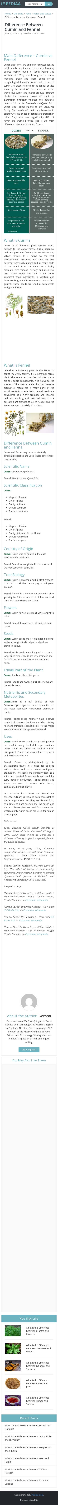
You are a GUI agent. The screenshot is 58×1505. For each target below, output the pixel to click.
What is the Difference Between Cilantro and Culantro (37, 1331)
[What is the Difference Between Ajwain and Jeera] (15, 1383)
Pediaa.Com (37, 1494)
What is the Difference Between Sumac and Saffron (37, 1401)
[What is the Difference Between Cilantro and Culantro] (15, 1330)
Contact (24, 1499)
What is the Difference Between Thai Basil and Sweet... (38, 1348)
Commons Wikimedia (36, 900)
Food (28, 13)
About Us (33, 1499)
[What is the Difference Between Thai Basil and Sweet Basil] (15, 1348)
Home (8, 13)
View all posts (29, 1049)
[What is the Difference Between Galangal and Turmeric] (15, 1365)
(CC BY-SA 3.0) (11, 910)
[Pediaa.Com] (11, 4)
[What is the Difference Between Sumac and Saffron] (15, 1400)
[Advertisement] (31, 45)
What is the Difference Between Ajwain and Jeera (37, 1383)
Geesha (27, 33)
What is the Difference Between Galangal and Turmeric (38, 1366)
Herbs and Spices (42, 13)
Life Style (18, 13)
